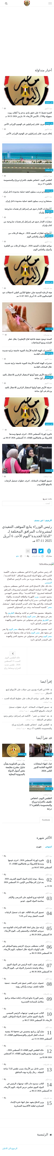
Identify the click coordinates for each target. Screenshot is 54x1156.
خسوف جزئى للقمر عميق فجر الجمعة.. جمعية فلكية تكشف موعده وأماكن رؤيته (28, 984)
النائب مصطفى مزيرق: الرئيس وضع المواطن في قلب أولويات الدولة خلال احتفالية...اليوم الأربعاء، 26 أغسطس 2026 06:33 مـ (27, 949)
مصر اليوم (31, 616)
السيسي (48, 583)
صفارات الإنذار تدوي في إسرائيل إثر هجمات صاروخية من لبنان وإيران (28, 223)
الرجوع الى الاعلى (9, 1148)
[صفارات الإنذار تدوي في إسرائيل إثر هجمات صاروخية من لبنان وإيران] (27, 210)
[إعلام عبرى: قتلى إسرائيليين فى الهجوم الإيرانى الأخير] (27, 124)
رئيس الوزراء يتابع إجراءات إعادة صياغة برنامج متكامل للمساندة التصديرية (28, 999)
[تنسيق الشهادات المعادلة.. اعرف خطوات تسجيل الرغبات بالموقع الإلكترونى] (27, 458)
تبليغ (17, 556)
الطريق (11, 613)
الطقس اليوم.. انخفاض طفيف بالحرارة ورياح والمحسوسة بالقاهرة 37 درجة (28, 182)
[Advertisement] (27, 35)
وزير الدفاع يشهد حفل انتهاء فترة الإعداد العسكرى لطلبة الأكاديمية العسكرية (31, 1104)
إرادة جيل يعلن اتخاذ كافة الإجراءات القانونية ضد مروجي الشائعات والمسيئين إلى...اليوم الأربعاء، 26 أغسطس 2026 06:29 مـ (27, 931)
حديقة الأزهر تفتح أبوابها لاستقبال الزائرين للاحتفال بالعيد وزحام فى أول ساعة (28, 389)
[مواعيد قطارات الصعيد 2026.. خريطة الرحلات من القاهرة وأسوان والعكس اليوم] (27, 235)
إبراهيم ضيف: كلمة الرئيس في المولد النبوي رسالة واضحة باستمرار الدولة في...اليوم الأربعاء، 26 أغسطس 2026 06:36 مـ (27, 968)
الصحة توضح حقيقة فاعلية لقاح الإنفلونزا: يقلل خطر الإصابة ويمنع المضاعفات (30, 341)
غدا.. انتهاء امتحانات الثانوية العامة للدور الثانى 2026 (43, 767)
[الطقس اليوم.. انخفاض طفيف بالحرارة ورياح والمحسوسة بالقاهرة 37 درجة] (27, 158)
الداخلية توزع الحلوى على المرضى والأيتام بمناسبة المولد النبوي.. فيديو (30, 899)
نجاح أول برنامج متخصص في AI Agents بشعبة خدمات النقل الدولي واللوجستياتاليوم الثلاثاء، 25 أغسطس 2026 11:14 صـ (28, 1035)
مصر (50, 607)
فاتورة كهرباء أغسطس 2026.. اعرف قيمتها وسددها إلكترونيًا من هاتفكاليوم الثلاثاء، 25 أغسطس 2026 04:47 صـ (27, 436)
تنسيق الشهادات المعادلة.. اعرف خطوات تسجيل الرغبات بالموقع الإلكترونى (28, 483)
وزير (36, 597)
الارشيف (48, 520)
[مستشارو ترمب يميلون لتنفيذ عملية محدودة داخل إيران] (27, 192)
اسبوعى (48, 847)
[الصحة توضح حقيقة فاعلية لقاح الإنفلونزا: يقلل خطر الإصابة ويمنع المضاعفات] (27, 317)
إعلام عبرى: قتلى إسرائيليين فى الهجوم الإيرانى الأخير (29, 134)
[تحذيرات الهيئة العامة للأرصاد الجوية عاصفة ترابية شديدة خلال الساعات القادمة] (27, 352)
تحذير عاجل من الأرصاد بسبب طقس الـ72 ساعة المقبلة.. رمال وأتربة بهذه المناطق (27, 1070)
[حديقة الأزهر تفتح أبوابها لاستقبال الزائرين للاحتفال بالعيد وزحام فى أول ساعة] (27, 376)
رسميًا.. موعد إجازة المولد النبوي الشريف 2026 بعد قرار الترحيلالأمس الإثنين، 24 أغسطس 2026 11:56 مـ (28, 882)
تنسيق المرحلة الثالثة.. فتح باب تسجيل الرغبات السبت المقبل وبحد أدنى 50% (28, 914)
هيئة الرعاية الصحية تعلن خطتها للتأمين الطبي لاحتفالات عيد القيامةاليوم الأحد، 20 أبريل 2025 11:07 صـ (27, 294)
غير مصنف (38, 520)
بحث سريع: (47, 499)
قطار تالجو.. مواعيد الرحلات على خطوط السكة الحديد (27, 698)
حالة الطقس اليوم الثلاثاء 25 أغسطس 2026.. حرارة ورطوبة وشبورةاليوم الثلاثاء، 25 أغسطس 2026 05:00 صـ (28, 1053)
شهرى (38, 847)
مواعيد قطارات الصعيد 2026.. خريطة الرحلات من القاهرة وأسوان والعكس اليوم (28, 248)
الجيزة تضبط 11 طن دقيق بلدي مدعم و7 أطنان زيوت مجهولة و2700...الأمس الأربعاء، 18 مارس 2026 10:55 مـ (28, 115)
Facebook (46, 820)
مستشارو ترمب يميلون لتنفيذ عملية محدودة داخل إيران (29, 201)
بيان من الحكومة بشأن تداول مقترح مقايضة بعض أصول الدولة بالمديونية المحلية (14, 769)
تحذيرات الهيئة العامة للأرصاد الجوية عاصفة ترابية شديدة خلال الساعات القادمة (28, 365)
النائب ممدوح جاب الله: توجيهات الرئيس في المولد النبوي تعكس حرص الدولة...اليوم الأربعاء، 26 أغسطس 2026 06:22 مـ (28, 1087)
